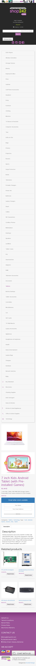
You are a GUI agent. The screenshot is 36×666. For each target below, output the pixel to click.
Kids (12, 522)
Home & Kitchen (10, 403)
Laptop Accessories (11, 329)
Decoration (9, 281)
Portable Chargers (11, 185)
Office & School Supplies (13, 414)
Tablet (16, 522)
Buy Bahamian (10, 382)
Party (7, 100)
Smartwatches (10, 260)
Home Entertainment (11, 350)
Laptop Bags (9, 355)
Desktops (8, 233)
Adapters (8, 265)
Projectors (8, 153)
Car (7, 313)
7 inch (25, 520)
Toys (7, 132)
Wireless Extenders (11, 58)
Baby (7, 376)
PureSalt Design (30, 662)
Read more (10, 574)
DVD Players (9, 52)
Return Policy (5, 623)
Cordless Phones (10, 222)
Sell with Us (4, 618)
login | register (18, 20)
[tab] (6, 526)
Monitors (8, 116)
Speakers (8, 238)
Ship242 (18, 24)
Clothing (8, 111)
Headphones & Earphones (13, 339)
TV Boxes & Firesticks (12, 121)
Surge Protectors (10, 169)
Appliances (9, 334)
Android (30, 520)
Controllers (9, 302)
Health (7, 344)
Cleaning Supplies (11, 392)
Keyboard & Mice (10, 74)
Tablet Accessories (11, 297)
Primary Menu (8, 39)
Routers (8, 159)
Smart (7, 206)
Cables (8, 212)
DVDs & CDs (9, 137)
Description (6, 526)
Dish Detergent (10, 398)
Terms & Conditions (7, 620)
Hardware (8, 366)
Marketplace (9, 228)
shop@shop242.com (9, 637)
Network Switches (11, 371)
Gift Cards (9, 318)
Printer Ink (9, 191)
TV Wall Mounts (10, 323)
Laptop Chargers (10, 201)
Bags (7, 143)
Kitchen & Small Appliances (13, 408)
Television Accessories (12, 275)
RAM (7, 270)
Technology (9, 419)
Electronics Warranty (8, 627)
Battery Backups (10, 291)
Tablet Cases (9, 249)
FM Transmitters (10, 217)
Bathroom (8, 196)
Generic (8, 522)
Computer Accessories (12, 127)
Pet (7, 254)
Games (3, 522)
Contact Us (8, 633)
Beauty (8, 68)
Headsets (8, 95)
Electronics (9, 387)
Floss (7, 79)
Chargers (8, 360)
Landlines (8, 244)
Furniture (8, 106)
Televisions (9, 180)
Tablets (8, 286)
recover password (18, 22)
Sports (7, 164)
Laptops (8, 84)
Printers (8, 148)
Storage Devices (10, 63)
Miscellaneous (9, 307)
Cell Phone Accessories (12, 90)
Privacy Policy (5, 625)
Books (7, 175)
